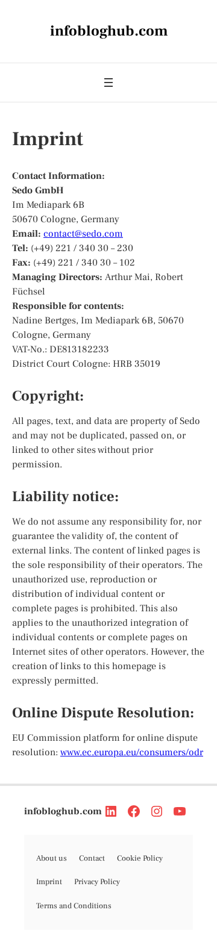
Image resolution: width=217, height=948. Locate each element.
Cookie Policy (140, 858)
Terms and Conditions (74, 906)
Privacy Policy (97, 882)
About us (51, 858)
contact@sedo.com (83, 234)
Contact (92, 858)
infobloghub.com (63, 811)
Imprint (49, 882)
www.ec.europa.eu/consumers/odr (131, 752)
